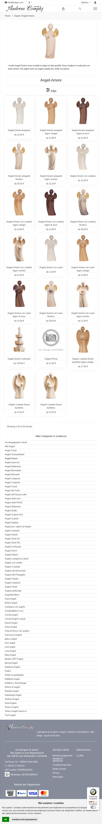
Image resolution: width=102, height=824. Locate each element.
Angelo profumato (13, 591)
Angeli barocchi (12, 462)
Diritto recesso (59, 769)
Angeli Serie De (12, 539)
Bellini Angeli (11, 603)
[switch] (93, 807)
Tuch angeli (10, 715)
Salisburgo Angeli (13, 695)
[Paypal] (27, 793)
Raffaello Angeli (12, 679)
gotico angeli (11, 639)
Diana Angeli (11, 627)
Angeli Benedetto (13, 470)
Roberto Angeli (12, 691)
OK (5, 819)
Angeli (17, 16)
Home (7, 16)
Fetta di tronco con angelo (17, 631)
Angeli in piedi (11, 518)
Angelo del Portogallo (15, 575)
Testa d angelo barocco (16, 711)
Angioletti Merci (12, 595)
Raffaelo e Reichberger (16, 683)
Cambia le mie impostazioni (24, 819)
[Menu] (97, 788)
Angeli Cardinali (12, 482)
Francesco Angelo (13, 635)
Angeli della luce (13, 498)
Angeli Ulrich (11, 551)
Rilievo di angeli (12, 687)
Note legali (58, 777)
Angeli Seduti (11, 535)
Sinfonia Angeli (12, 699)
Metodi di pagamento (62, 756)
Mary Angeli (10, 655)
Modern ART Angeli (14, 659)
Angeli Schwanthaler (14, 454)
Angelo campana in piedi (16, 559)
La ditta (79, 756)
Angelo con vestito (13, 563)
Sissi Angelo (11, 703)
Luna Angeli (10, 651)
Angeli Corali (11, 486)
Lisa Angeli (10, 647)
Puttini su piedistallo (14, 675)
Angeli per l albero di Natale (18, 526)
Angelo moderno (12, 583)
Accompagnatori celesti (16, 442)
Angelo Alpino (11, 555)
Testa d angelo (12, 707)
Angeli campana (12, 478)
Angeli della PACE (13, 502)
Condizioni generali (62, 765)
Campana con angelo (15, 607)
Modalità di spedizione (58, 760)
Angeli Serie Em (12, 543)
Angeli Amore (28, 16)
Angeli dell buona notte (16, 494)
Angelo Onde (11, 587)
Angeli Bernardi (12, 474)
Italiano (85, 2)
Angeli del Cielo (12, 490)
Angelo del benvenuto (15, 571)
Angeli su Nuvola (13, 547)
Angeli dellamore (13, 506)
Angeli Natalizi (12, 522)
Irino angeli (10, 643)
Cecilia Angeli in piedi (15, 619)
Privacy (56, 773)
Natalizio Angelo (12, 667)
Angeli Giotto (11, 510)
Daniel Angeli (11, 623)
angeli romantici (12, 531)
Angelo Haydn (11, 579)
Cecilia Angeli (11, 615)
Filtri (53, 91)
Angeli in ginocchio (14, 514)
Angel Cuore (11, 450)
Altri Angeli (10, 446)
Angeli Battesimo (13, 466)
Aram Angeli (10, 599)
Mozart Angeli (11, 663)
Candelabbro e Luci (14, 611)
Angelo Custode (12, 567)
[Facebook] (7, 774)
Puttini (8, 671)
